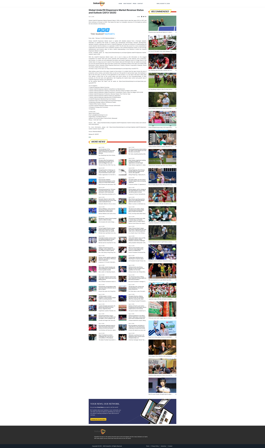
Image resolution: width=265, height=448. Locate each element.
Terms (147, 446)
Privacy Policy (155, 446)
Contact (170, 446)
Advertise (163, 446)
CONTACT (140, 3)
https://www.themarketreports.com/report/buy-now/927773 (122, 68)
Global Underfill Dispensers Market (98, 41)
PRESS (134, 3)
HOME (120, 3)
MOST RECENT (127, 3)
